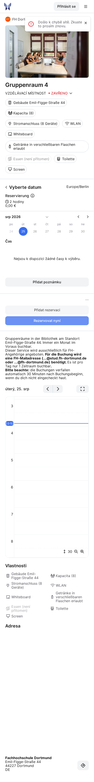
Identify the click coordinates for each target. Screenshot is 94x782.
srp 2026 (13, 217)
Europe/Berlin (77, 187)
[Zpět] (6, 187)
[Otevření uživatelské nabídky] (86, 7)
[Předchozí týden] (80, 217)
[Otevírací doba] (70, 93)
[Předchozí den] (48, 389)
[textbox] (47, 358)
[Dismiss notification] (85, 23)
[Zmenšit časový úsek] (77, 551)
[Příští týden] (86, 217)
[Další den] (58, 389)
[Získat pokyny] (83, 765)
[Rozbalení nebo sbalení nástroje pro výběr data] (47, 217)
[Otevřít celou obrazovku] (82, 389)
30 (69, 551)
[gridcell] (23, 231)
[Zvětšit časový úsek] (82, 551)
